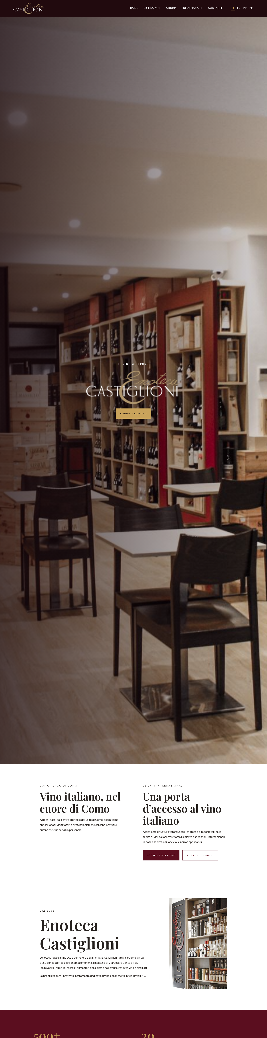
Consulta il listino (133, 413)
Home (134, 8)
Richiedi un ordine (200, 855)
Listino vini (152, 8)
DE (245, 8)
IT (233, 8)
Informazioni (192, 8)
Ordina (171, 8)
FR (251, 8)
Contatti (215, 8)
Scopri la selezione (161, 855)
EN (239, 8)
